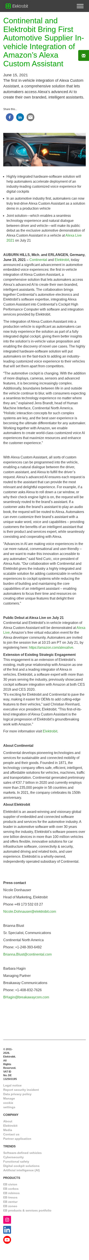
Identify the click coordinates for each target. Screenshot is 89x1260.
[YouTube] (7, 1240)
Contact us (11, 1134)
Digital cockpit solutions (21, 1166)
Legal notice (12, 1085)
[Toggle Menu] (80, 6)
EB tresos (10, 1197)
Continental (38, 260)
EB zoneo (10, 1206)
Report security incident (21, 1089)
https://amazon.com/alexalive (51, 647)
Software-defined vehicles (22, 1153)
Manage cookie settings (9, 1103)
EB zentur (10, 1201)
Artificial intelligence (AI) (21, 1170)
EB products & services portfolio (27, 1210)
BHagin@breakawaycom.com (26, 997)
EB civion (10, 1184)
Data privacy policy (17, 1094)
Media (7, 1130)
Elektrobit (62, 260)
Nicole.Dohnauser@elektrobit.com (29, 911)
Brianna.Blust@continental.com (27, 954)
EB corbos (11, 1188)
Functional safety (16, 1161)
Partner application (17, 1138)
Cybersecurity (13, 1157)
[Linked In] (7, 1230)
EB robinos (11, 1193)
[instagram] (7, 1220)
